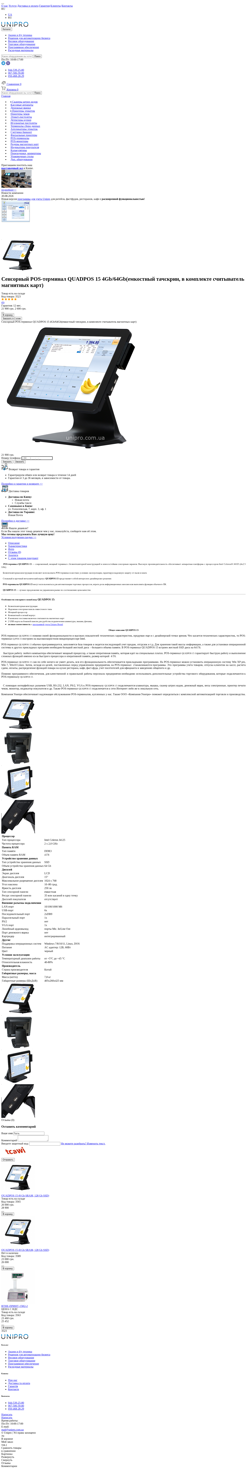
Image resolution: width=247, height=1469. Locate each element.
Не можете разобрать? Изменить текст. (83, 1143)
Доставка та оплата (19, 1383)
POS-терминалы (20, 138)
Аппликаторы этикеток (24, 129)
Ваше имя (7, 1133)
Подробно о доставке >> (15, 520)
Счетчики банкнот (21, 132)
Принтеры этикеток (23, 110)
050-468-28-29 (16, 76)
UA (10, 14)
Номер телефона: (11, 458)
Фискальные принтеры (24, 135)
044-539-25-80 (16, 70)
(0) (2, 302)
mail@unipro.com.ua (12, 1429)
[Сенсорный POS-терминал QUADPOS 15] (18, 270)
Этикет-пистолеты (21, 117)
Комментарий (9, 1140)
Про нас (12, 1380)
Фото (11, 549)
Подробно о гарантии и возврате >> (22, 483)
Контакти (13, 1389)
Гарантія (13, 1386)
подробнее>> (8, 189)
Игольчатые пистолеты (24, 123)
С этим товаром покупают (23, 558)
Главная (5, 96)
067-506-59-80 (16, 73)
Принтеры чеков (20, 113)
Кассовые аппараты (22, 104)
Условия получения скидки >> (18, 537)
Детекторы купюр (21, 120)
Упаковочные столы (22, 156)
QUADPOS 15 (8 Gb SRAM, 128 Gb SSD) (25, 1195)
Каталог (7, 29)
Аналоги (13, 555)
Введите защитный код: (15, 1143)
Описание (14, 543)
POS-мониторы (19, 141)
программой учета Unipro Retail (48, 624)
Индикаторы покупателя (25, 147)
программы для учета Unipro (33, 199)
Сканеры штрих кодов (24, 101)
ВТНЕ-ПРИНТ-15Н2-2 (14, 1306)
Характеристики (17, 546)
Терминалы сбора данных (25, 126)
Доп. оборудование (22, 159)
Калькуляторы (19, 150)
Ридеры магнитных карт (25, 144)
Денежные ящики (21, 107)
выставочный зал (12, 168)
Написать (6, 1414)
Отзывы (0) (14, 552)
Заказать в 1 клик (12, 318)
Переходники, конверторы (26, 153)
